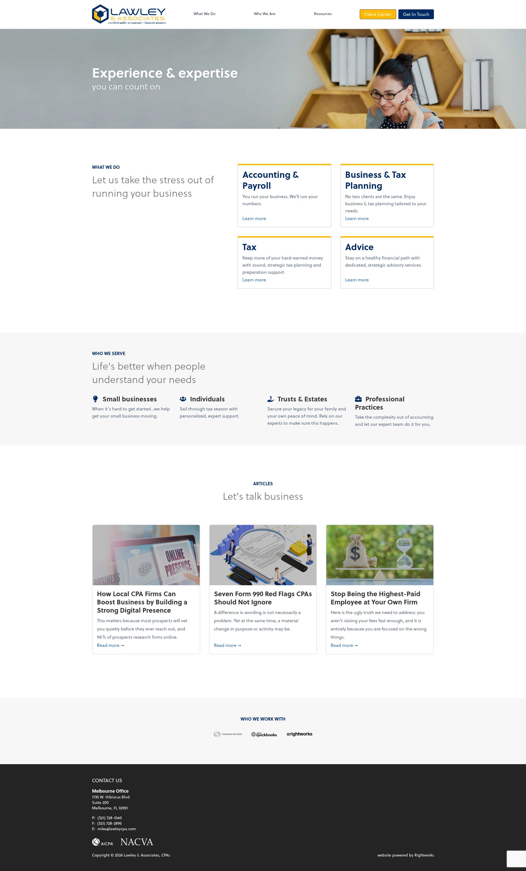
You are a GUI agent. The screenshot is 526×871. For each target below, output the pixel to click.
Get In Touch (416, 14)
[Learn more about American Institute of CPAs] (102, 842)
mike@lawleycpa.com (117, 829)
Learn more (274, 218)
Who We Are (264, 13)
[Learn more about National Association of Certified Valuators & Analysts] (137, 842)
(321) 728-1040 (110, 818)
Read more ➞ (146, 645)
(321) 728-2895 (109, 823)
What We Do (204, 13)
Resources (323, 13)
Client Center (377, 14)
